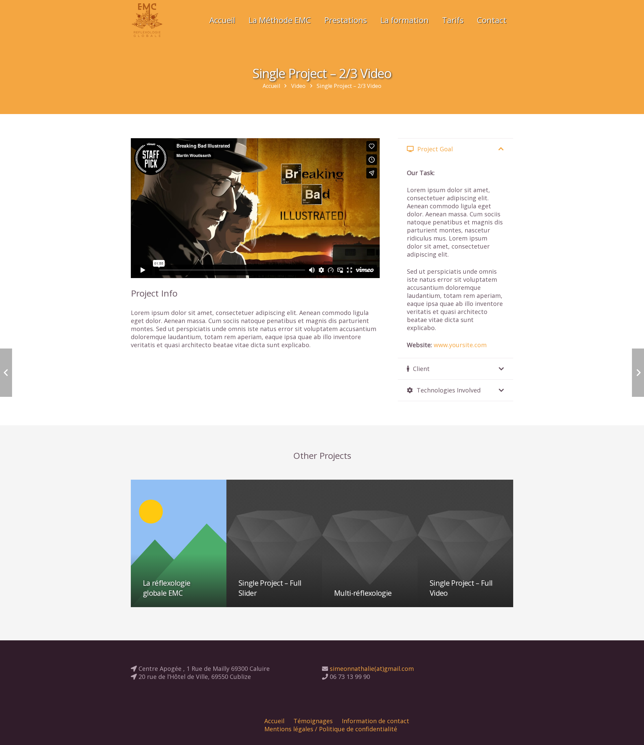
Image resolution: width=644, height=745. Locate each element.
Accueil (274, 721)
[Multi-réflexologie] (370, 543)
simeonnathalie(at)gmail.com (371, 668)
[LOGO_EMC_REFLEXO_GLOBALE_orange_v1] (147, 20)
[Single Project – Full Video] (465, 543)
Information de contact (375, 721)
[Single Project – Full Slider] (274, 543)
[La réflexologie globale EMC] (178, 543)
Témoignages (313, 721)
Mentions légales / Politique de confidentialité (330, 729)
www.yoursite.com (460, 345)
